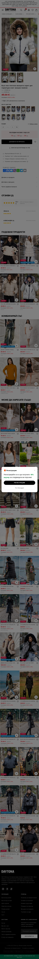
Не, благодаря (19, 488)
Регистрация (19, 483)
